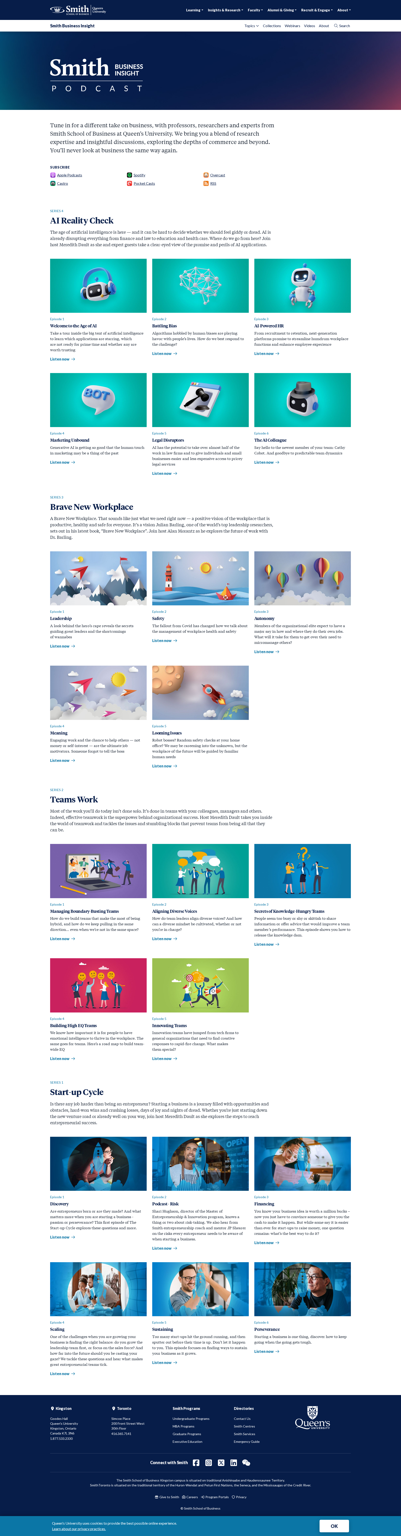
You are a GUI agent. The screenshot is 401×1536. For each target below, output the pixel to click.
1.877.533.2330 (61, 1438)
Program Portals (217, 1497)
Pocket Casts (144, 183)
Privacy (240, 1497)
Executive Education (187, 1441)
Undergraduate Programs (191, 1419)
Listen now (62, 359)
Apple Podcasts (69, 175)
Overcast (217, 175)
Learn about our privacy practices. (79, 1528)
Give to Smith (169, 1497)
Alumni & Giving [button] (281, 10)
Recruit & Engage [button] (315, 10)
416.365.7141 (121, 1434)
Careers (192, 1497)
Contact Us (242, 1419)
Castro (62, 183)
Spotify (139, 175)
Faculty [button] (254, 10)
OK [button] (334, 1526)
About (324, 25)
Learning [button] (193, 10)
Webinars (292, 25)
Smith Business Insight (72, 25)
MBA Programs (183, 1426)
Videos (309, 25)
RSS (213, 183)
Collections (272, 25)
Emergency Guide (247, 1441)
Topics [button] (249, 25)
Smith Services (244, 1434)
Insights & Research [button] (224, 10)
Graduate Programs (187, 1434)
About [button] (342, 10)
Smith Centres (244, 1426)
